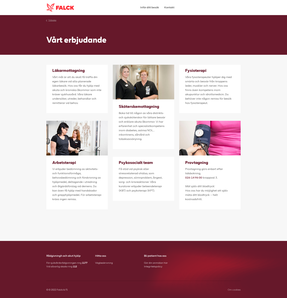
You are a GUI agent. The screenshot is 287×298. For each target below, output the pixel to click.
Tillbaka (52, 20)
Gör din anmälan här (156, 263)
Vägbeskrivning (104, 263)
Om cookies (234, 290)
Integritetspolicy (153, 266)
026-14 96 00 (193, 177)
